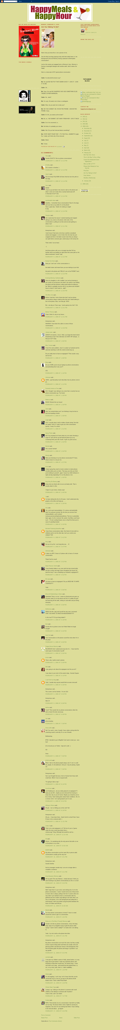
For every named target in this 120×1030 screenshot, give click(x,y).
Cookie (47, 1000)
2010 (84, 124)
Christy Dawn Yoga (50, 987)
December (87, 128)
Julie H (47, 174)
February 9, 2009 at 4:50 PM (55, 642)
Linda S (47, 825)
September (87, 135)
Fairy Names (87, 175)
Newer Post (44, 1017)
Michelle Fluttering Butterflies (53, 528)
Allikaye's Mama (49, 805)
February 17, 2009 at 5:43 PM (56, 1011)
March (86, 150)
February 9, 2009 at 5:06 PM (55, 653)
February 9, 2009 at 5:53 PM (55, 694)
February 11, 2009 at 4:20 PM (56, 917)
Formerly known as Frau (52, 388)
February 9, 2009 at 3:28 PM (55, 503)
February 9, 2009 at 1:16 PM (55, 373)
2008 (84, 184)
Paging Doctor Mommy (51, 646)
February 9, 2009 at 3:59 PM (55, 605)
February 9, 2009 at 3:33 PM (55, 524)
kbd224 (47, 850)
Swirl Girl (47, 635)
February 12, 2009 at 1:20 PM (56, 970)
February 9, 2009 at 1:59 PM (55, 477)
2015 (84, 116)
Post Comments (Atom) (55, 1021)
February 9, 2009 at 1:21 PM (55, 384)
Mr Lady (47, 579)
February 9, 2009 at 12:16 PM (56, 196)
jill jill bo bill (48, 760)
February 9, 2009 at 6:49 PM (55, 714)
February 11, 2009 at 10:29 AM (56, 906)
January (86, 181)
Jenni (46, 409)
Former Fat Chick (50, 261)
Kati (46, 624)
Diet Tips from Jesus (89, 155)
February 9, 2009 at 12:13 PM (56, 160)
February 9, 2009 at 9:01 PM (55, 801)
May (85, 145)
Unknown (47, 377)
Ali (46, 839)
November (87, 131)
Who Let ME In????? (89, 164)
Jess (46, 185)
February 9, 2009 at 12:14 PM (56, 181)
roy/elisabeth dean (50, 200)
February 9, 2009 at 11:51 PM (56, 821)
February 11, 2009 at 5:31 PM (56, 936)
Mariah (47, 910)
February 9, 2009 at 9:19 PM (55, 810)
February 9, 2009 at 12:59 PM (56, 328)
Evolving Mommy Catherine (52, 278)
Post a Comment (45, 1015)
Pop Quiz (86, 170)
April (85, 148)
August (86, 138)
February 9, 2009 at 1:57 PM (55, 462)
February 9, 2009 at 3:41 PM (55, 537)
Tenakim (47, 215)
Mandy (47, 455)
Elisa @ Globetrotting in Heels (53, 594)
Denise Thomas (49, 312)
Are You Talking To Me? (50, 27)
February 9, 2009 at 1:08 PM (55, 358)
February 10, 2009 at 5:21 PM (56, 872)
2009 (84, 126)
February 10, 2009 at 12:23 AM (56, 834)
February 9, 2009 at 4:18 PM (55, 620)
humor (88, 79)
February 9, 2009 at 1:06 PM (55, 341)
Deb (46, 666)
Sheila (47, 974)
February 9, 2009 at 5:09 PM (55, 662)
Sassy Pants (48, 433)
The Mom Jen (49, 295)
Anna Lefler (48, 727)
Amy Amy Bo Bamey (51, 481)
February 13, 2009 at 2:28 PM (56, 983)
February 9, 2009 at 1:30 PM (55, 395)
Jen (46, 718)
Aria (46, 507)
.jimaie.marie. (49, 332)
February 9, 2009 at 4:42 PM (55, 631)
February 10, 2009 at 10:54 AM (56, 845)
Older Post (77, 1017)
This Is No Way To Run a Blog (92, 157)
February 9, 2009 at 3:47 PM (55, 546)
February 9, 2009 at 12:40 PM (56, 290)
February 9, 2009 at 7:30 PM (55, 723)
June (85, 143)
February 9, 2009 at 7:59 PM (55, 769)
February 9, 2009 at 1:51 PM (55, 429)
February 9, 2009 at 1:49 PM (55, 415)
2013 (84, 119)
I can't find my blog (50, 679)
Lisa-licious (48, 788)
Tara (46, 156)
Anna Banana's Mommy (51, 876)
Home (60, 1017)
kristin (47, 657)
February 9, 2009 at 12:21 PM (56, 226)
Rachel (47, 446)
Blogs (87, 81)
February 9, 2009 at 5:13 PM (55, 675)
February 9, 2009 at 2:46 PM (55, 492)
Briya (46, 362)
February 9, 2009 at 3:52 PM (55, 561)
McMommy (48, 609)
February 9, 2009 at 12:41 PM (56, 307)
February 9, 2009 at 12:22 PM (56, 257)
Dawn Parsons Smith (51, 566)
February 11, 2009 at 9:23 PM (56, 953)
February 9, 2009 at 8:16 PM (55, 784)
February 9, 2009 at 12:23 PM (56, 273)
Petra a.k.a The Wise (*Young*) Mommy (56, 921)
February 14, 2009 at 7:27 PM (56, 996)
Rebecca (47, 399)
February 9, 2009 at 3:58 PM (55, 590)
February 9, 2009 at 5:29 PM (55, 685)
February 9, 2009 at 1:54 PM (55, 451)
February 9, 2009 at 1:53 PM (55, 442)
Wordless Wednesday (89, 178)
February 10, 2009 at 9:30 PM (56, 883)
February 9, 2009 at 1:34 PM (55, 404)
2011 (84, 121)
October (86, 133)
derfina (47, 707)
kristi (46, 466)
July (85, 140)
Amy (46, 541)
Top (84, 79)
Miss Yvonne (48, 345)
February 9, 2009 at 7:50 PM (55, 756)
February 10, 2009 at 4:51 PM (56, 857)
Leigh (46, 420)
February (86, 152)
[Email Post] (63, 146)
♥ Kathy (47, 165)
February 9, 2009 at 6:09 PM (55, 703)
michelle (47, 957)
